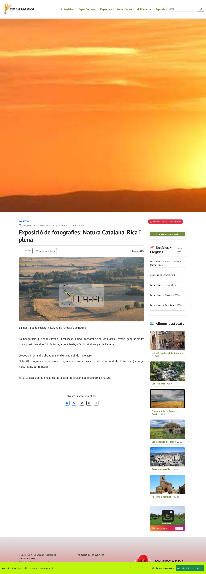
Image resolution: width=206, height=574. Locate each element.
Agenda (160, 9)
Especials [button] (106, 9)
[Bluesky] (74, 403)
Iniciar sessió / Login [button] (168, 234)
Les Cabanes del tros (167, 441)
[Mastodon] (81, 403)
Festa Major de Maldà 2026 (163, 285)
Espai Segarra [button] (87, 9)
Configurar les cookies (163, 568)
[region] (103, 568)
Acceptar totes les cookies (189, 568)
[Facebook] (67, 403)
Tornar (27, 250)
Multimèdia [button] (143, 9)
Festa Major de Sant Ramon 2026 (166, 305)
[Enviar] (96, 403)
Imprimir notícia (46, 250)
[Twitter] (88, 403)
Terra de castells (165, 469)
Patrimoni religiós (165, 496)
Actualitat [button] (67, 9)
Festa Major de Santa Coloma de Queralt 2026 (165, 263)
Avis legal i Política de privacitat (35, 562)
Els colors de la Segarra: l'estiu (165, 413)
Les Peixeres (162, 383)
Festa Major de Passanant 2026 (165, 295)
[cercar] (201, 9)
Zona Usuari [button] (124, 9)
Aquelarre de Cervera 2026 (162, 274)
